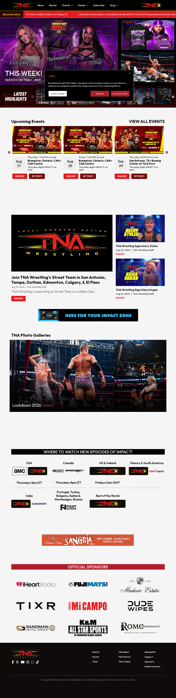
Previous (32, 97)
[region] (89, 85)
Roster (53, 5)
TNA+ (95, 661)
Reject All (100, 93)
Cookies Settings (57, 93)
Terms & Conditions (113, 680)
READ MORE (18, 298)
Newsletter (150, 652)
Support (149, 656)
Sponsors (149, 661)
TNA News (124, 652)
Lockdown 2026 (26, 405)
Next (173, 97)
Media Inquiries (152, 666)
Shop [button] (113, 5)
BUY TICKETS (37, 176)
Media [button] (82, 5)
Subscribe (99, 5)
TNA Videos (124, 661)
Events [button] (66, 5)
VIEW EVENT (19, 176)
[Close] (130, 73)
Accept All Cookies (120, 93)
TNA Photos (125, 656)
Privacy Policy (129, 680)
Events (95, 652)
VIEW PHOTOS (48, 405)
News (41, 5)
